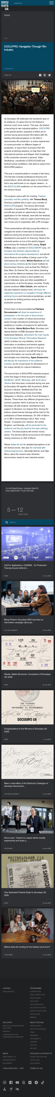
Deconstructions (38, 1007)
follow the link (17, 444)
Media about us (9, 1056)
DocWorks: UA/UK (12, 379)
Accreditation (9, 1060)
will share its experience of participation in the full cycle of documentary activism (23, 315)
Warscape (26, 379)
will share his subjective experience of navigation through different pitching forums (27, 292)
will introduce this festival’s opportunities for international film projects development (27, 250)
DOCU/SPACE (35, 1063)
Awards (33, 1017)
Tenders (33, 1042)
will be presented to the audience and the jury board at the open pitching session (26, 428)
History (33, 1045)
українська (18, 3)
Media (5, 1053)
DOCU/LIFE (9, 205)
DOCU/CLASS (14, 186)
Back (6, 38)
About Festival (37, 1022)
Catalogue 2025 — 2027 (13, 1068)
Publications (8, 991)
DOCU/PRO (44, 128)
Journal (7, 988)
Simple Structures (38, 1011)
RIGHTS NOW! (35, 998)
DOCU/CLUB (34, 1060)
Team (32, 1032)
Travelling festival (38, 1056)
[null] (40, 75)
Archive (33, 1048)
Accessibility (35, 1038)
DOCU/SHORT (35, 247)
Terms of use (36, 1068)
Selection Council (38, 1029)
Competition (35, 991)
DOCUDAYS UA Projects (41, 1053)
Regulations (35, 1026)
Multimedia (7, 1063)
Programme (35, 988)
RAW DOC (6, 1031)
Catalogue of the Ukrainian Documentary (13, 1035)
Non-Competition (37, 995)
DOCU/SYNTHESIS (37, 1004)
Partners (34, 1035)
